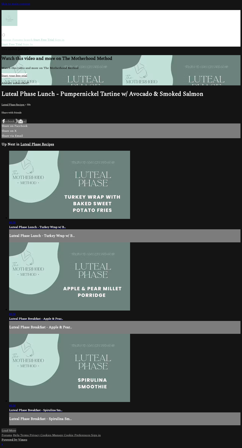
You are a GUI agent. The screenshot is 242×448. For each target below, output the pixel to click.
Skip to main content (16, 4)
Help (16, 435)
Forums (18, 39)
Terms (24, 435)
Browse (7, 39)
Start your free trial (14, 75)
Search (28, 39)
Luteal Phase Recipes (13, 105)
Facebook (9, 121)
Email (23, 121)
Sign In (28, 44)
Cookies (46, 435)
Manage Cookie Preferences (71, 435)
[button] (3, 35)
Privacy (34, 435)
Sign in (59, 39)
